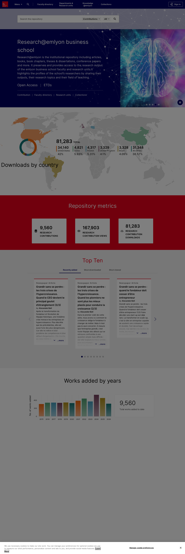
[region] (92, 548)
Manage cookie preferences (141, 548)
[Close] (181, 548)
